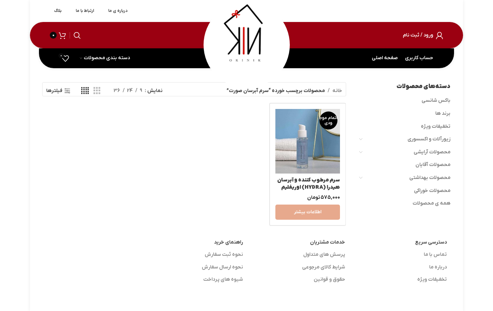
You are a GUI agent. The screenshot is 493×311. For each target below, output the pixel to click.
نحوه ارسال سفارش (222, 267)
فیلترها (54, 91)
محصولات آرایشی (432, 152)
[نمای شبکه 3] (96, 91)
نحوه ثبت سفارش (224, 254)
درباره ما (438, 267)
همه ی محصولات (431, 203)
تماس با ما (435, 254)
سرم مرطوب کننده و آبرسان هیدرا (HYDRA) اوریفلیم (308, 184)
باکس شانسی (436, 100)
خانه (337, 90)
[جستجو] (77, 35)
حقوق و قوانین (329, 279)
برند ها (442, 113)
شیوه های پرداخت (223, 279)
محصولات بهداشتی (429, 177)
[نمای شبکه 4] (85, 91)
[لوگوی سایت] (246, 34)
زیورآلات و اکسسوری (428, 139)
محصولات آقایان (432, 164)
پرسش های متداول (324, 254)
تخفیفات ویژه (435, 126)
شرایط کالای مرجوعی (323, 267)
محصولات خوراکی (432, 190)
